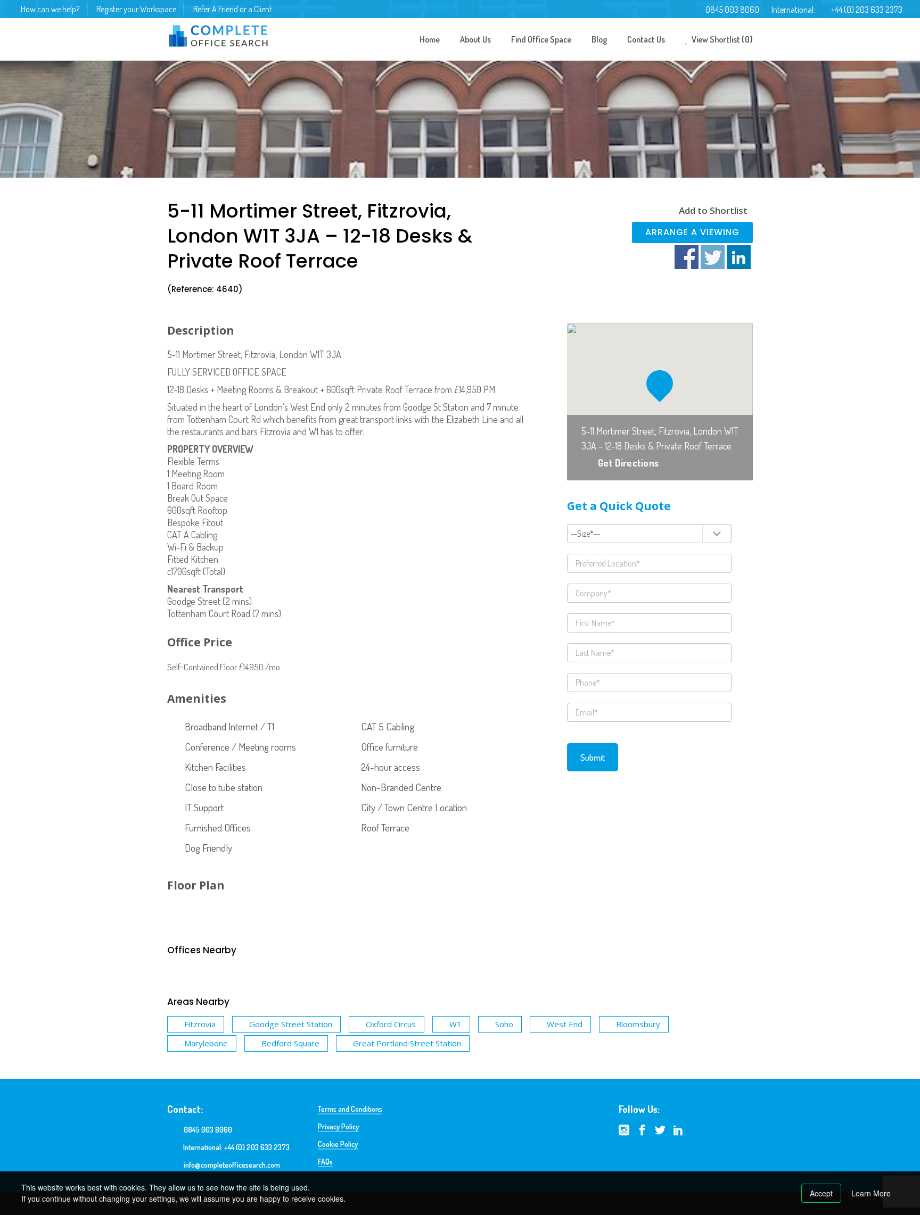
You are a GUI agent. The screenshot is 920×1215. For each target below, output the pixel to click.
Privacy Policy (338, 1126)
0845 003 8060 (732, 9)
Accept (821, 1193)
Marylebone (206, 1043)
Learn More (871, 1193)
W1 (455, 1024)
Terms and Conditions (350, 1108)
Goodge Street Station (290, 1024)
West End (564, 1024)
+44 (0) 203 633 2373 (866, 9)
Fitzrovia (200, 1024)
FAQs (325, 1161)
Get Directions (628, 463)
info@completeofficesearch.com (232, 1164)
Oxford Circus (391, 1024)
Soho (504, 1024)
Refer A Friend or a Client (232, 9)
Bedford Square (290, 1043)
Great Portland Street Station (407, 1043)
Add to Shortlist (713, 210)
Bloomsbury (638, 1024)
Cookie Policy (338, 1144)
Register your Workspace (136, 9)
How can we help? (50, 9)
